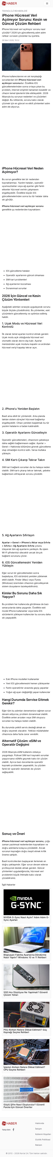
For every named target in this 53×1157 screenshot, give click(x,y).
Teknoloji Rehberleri (14, 11)
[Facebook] (13, 1129)
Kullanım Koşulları (43, 1134)
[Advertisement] (26, 138)
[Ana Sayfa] (9, 3)
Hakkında (39, 1123)
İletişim (38, 1129)
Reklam (38, 1145)
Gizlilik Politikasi (42, 1139)
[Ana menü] (47, 3)
